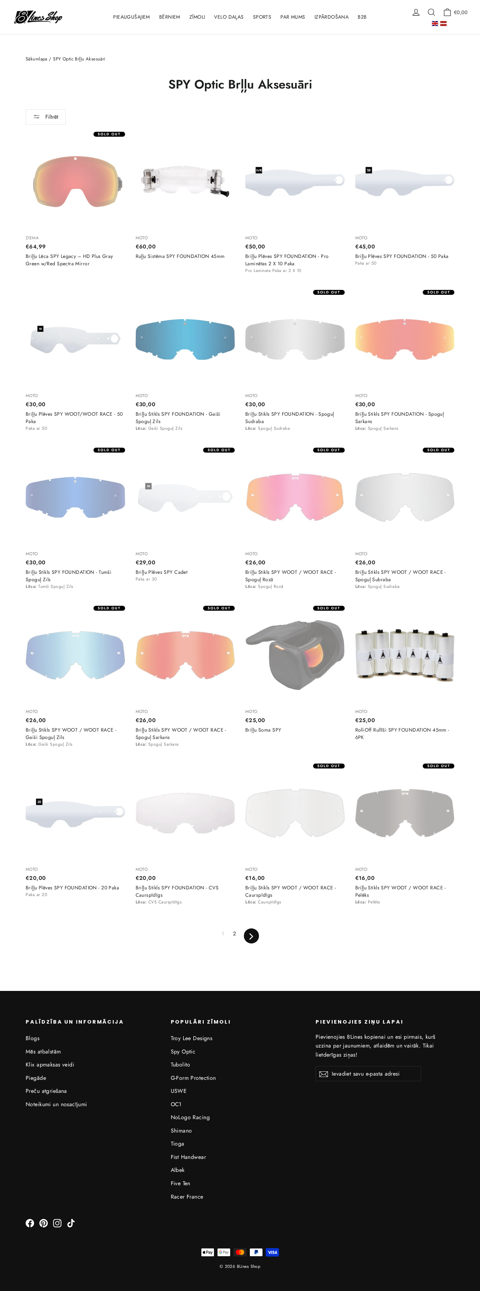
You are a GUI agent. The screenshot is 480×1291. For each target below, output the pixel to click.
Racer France (187, 1197)
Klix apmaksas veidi (50, 1064)
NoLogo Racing (190, 1117)
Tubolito (180, 1064)
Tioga (177, 1144)
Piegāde (36, 1078)
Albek (178, 1170)
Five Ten (180, 1183)
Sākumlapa (36, 59)
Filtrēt (51, 117)
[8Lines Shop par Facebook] (30, 1222)
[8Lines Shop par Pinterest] (43, 1222)
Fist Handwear (188, 1157)
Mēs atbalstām (43, 1051)
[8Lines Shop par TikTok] (71, 1222)
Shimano (181, 1131)
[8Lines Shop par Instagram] (57, 1222)
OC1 (176, 1104)
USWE (179, 1091)
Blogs (32, 1038)
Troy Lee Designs (192, 1038)
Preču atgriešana (46, 1091)
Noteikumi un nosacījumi (56, 1104)
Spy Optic (183, 1051)
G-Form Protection (193, 1078)
